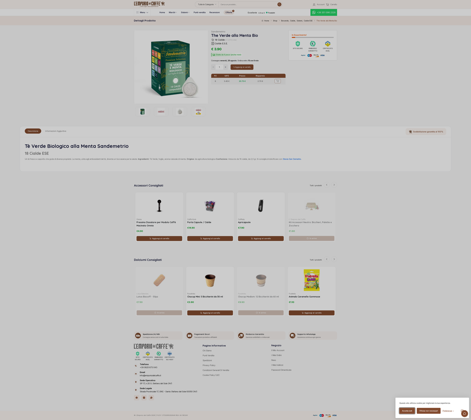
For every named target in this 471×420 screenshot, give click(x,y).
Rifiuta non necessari (428, 410)
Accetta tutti (407, 410)
